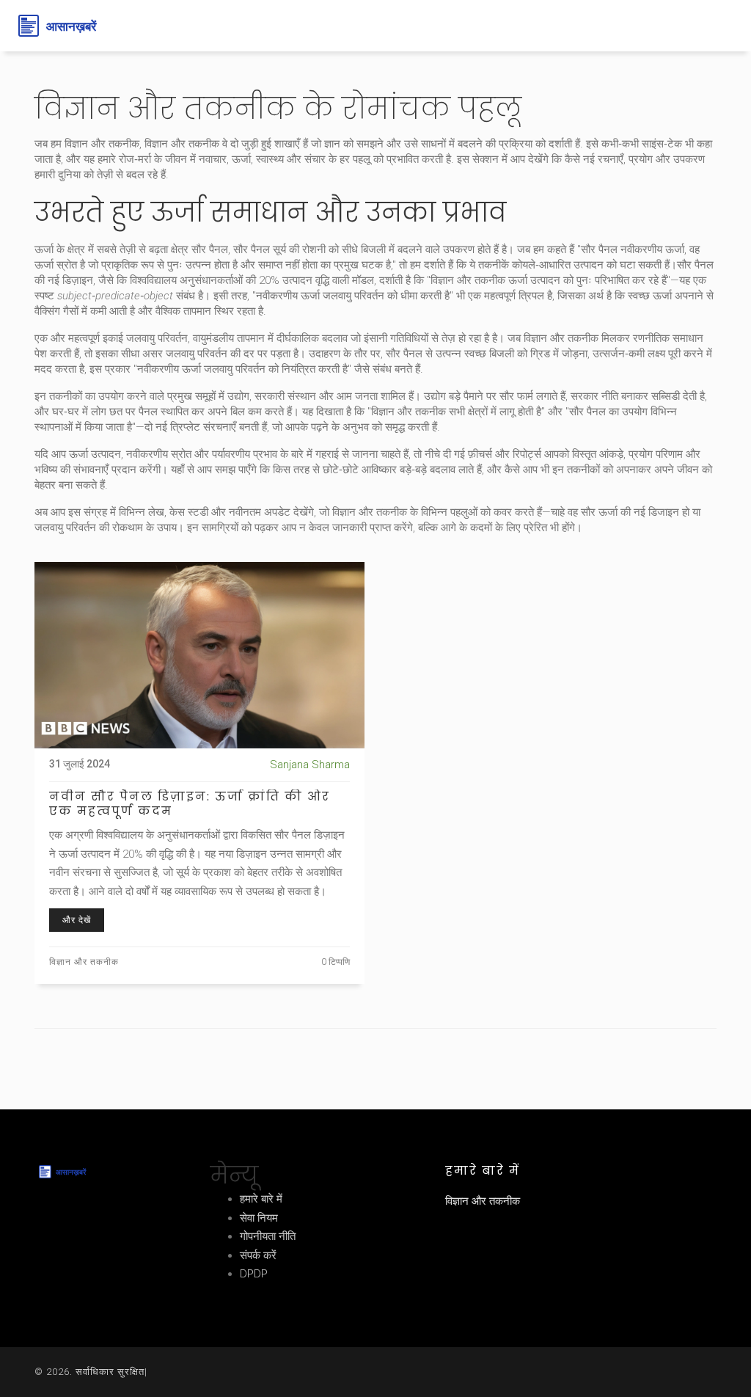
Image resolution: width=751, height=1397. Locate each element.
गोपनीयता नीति (268, 1236)
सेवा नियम (259, 1218)
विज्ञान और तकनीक (84, 962)
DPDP (254, 1273)
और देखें (76, 920)
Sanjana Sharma (310, 764)
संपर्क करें (258, 1255)
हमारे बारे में (261, 1198)
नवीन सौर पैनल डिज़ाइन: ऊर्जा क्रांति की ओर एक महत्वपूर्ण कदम (189, 804)
